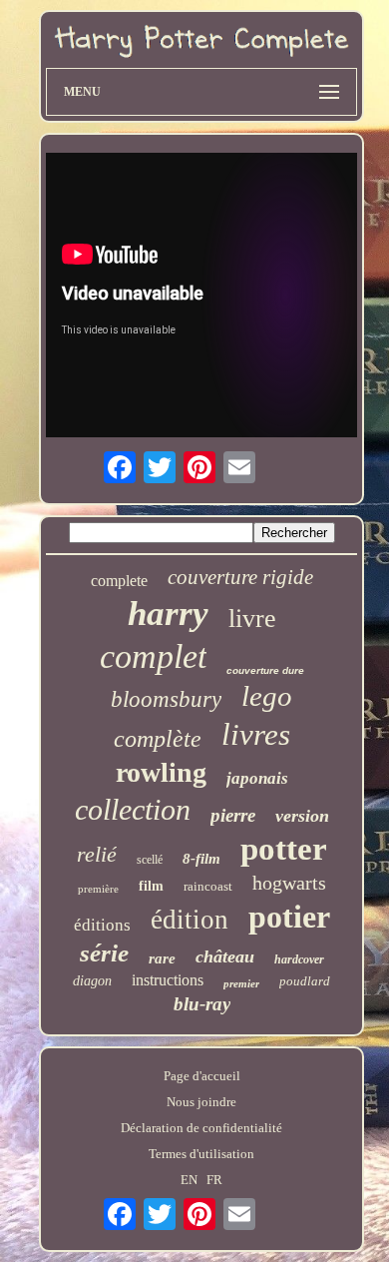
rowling (161, 772)
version (302, 816)
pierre (232, 815)
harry (168, 613)
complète (157, 739)
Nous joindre (201, 1101)
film (151, 886)
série (104, 953)
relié (97, 854)
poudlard (304, 980)
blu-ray (202, 1003)
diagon (92, 980)
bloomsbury (166, 699)
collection (133, 809)
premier (241, 983)
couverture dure (265, 670)
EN (189, 1179)
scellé (150, 860)
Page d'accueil (202, 1075)
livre (252, 618)
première (98, 889)
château (224, 956)
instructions (167, 979)
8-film (201, 859)
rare (162, 958)
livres (255, 734)
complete (119, 580)
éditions (102, 925)
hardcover (299, 959)
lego (266, 696)
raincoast (208, 886)
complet (153, 656)
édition (189, 920)
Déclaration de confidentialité (201, 1127)
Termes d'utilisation (201, 1153)
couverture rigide (240, 577)
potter (283, 849)
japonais (257, 778)
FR (214, 1179)
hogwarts (289, 883)
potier (289, 917)
